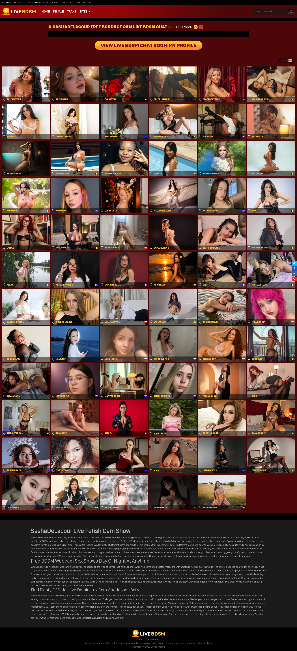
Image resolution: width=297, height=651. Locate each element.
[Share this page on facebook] (294, 268)
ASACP (148, 639)
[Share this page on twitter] (294, 263)
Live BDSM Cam (34, 2)
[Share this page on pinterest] (294, 278)
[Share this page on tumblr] (294, 273)
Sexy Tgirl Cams (51, 2)
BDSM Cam (7, 2)
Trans (71, 11)
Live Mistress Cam (71, 2)
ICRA (155, 639)
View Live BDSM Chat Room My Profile (148, 45)
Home (46, 11)
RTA (141, 639)
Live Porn (86, 2)
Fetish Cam (19, 2)
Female (58, 11)
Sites (84, 11)
